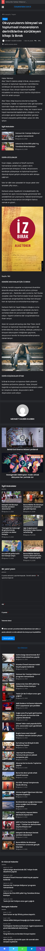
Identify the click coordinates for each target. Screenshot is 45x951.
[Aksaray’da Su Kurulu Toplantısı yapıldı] (8, 766)
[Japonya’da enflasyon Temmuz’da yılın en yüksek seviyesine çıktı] (8, 756)
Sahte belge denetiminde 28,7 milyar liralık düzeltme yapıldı (28, 656)
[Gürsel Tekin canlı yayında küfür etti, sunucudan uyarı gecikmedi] (8, 726)
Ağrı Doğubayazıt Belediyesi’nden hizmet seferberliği (32, 530)
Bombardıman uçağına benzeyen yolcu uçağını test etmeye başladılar (29, 804)
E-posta (5, 612)
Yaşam (13, 14)
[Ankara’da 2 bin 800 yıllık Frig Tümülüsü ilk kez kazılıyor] (8, 146)
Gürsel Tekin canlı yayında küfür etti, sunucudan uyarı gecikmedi (29, 724)
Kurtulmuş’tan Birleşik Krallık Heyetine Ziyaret (27, 744)
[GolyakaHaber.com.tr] (22, 6)
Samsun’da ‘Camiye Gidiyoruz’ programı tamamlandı (23, 2)
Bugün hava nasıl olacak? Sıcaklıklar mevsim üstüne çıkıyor (29, 734)
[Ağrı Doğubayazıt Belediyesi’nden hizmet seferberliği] (33, 520)
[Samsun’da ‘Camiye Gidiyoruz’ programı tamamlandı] (8, 136)
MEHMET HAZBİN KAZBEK (13, 41)
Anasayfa (7, 14)
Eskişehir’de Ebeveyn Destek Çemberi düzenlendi (10, 507)
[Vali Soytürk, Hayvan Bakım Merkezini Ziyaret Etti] (8, 815)
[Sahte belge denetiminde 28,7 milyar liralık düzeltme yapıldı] (8, 658)
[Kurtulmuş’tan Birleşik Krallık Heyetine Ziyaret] (8, 746)
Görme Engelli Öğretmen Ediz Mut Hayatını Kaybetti (29, 793)
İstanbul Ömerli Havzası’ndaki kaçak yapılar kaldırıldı (28, 665)
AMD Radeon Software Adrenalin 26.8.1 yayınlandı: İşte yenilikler (29, 704)
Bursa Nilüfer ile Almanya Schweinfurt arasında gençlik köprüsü (33, 507)
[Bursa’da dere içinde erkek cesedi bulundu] (8, 776)
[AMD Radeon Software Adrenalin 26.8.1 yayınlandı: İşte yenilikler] (8, 706)
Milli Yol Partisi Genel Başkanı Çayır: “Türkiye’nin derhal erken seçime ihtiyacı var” (28, 824)
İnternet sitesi (6, 620)
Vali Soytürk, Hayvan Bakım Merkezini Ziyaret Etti (27, 813)
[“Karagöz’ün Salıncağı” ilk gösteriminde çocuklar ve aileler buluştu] (12, 520)
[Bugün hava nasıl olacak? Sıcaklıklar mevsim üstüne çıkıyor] (8, 736)
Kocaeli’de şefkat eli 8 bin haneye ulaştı (10, 555)
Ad (3, 604)
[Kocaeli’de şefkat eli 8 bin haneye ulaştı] (12, 546)
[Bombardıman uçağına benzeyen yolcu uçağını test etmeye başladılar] (8, 805)
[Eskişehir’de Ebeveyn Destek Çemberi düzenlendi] (12, 497)
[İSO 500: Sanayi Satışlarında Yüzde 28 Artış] (8, 785)
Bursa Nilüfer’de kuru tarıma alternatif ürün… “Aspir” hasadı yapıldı (32, 556)
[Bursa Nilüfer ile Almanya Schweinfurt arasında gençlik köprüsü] (33, 497)
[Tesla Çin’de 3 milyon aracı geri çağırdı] (8, 697)
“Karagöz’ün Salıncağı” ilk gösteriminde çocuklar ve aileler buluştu (11, 531)
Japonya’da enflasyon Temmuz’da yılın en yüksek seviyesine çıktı (26, 755)
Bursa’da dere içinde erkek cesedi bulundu (26, 774)
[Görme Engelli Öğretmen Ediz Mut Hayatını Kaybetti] (8, 795)
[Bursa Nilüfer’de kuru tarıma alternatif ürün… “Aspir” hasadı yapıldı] (33, 546)
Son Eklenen (22, 648)
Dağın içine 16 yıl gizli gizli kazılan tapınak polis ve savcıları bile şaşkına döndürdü (29, 715)
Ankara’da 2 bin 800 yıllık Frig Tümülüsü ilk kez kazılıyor (27, 685)
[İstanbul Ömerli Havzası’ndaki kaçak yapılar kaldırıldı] (8, 667)
